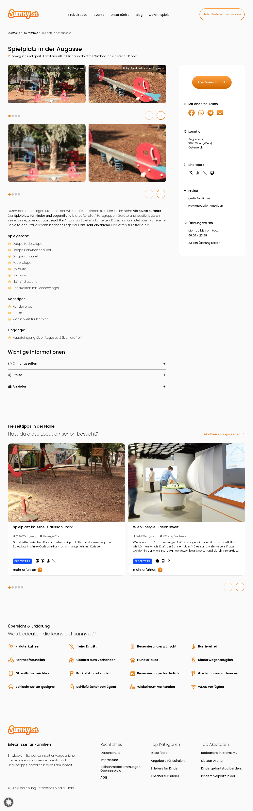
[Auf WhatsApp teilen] (201, 114)
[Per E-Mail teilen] (220, 114)
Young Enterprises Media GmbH (50, 788)
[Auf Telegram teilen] (210, 114)
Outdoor (100, 56)
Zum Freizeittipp (212, 82)
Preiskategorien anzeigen (205, 206)
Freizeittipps (30, 33)
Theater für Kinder (165, 776)
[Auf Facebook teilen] (191, 114)
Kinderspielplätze (80, 56)
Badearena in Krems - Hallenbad (218, 753)
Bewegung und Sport (26, 56)
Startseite (14, 33)
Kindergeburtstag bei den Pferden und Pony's (221, 768)
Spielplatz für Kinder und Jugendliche (42, 215)
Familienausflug (54, 56)
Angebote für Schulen (168, 761)
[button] (9, 116)
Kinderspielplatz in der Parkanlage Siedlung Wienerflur (218, 776)
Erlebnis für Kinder (165, 768)
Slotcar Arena (212, 761)
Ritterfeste (159, 753)
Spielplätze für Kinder (122, 56)
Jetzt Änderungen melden (222, 14)
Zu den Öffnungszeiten (204, 243)
